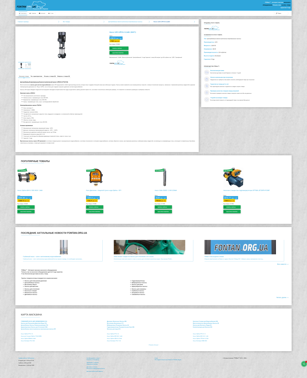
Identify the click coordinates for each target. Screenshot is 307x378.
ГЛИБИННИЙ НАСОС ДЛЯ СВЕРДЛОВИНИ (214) (34, 321)
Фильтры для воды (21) (113, 329)
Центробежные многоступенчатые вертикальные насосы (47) (38, 329)
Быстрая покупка (118, 53)
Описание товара (24, 76)
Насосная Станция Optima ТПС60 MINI (31, 336)
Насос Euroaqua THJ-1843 (28, 341)
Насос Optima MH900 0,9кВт (28, 338)
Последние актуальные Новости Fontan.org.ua (168, 359)
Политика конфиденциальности (96, 368)
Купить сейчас (117, 48)
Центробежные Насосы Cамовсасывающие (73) (34, 325)
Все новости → (282, 264)
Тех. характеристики (36, 76)
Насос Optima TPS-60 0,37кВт (201, 338)
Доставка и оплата (92, 367)
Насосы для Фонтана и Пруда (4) (202, 325)
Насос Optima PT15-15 (27, 334)
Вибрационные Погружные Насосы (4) (118, 325)
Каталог (43, 13)
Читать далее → (282, 297)
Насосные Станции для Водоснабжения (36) (205, 321)
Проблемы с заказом (92, 362)
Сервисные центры (92, 364)
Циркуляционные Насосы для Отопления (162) (34, 327)
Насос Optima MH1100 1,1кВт (200, 336)
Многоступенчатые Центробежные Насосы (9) (206, 323)
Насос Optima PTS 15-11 (199, 334)
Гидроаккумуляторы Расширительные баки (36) (120, 327)
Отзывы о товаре (50, 76)
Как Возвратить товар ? (93, 358)
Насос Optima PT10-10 (113, 334)
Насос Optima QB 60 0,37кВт (114, 338)
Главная (33, 13)
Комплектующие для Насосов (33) (202, 327)
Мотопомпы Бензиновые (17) (115, 323)
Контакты (23, 13)
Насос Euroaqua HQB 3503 (200, 341)
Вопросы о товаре (63, 76)
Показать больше (153, 345)
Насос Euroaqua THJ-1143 (114, 341)
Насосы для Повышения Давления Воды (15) (34, 323)
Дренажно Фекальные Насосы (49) (116, 321)
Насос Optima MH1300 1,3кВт (114, 336)
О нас (51, 13)
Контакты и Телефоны (93, 359)
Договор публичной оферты (95, 371)
